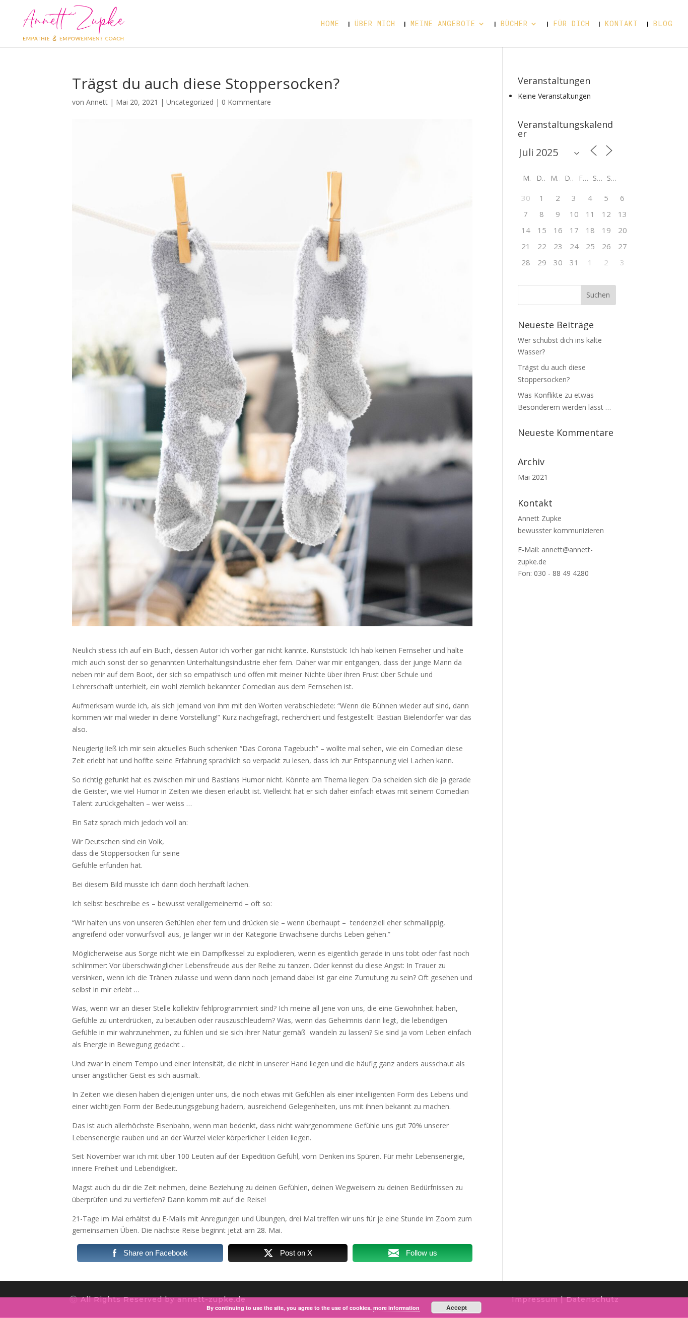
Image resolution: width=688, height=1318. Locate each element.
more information (396, 1307)
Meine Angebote (442, 24)
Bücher (514, 24)
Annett (97, 102)
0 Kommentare (246, 102)
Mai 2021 (533, 477)
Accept (456, 1307)
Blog (663, 24)
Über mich (375, 24)
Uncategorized (190, 102)
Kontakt (621, 24)
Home (330, 24)
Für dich (571, 24)
